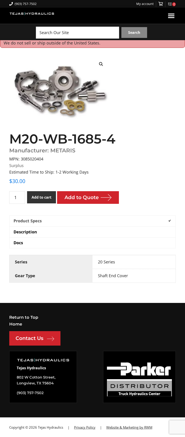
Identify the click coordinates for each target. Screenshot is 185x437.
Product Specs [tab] (28, 220)
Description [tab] (25, 232)
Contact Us (29, 338)
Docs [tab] (18, 242)
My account (145, 4)
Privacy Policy (84, 427)
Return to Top (23, 317)
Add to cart (41, 197)
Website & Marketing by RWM (129, 427)
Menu (171, 15)
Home (15, 324)
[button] (101, 64)
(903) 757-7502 (26, 4)
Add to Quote (82, 197)
